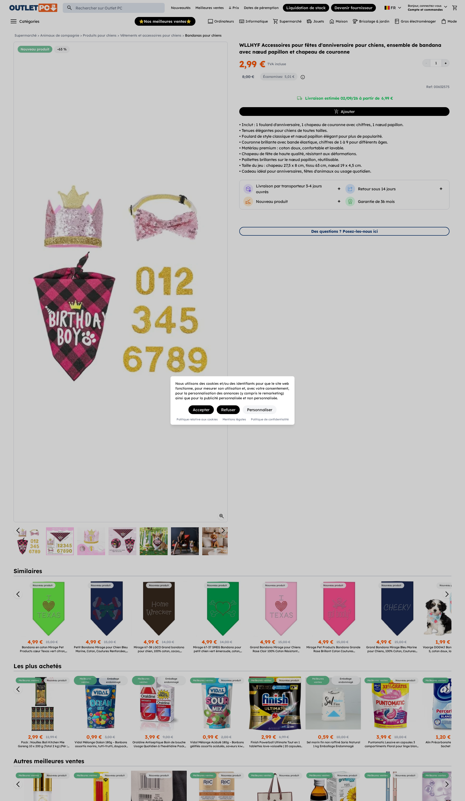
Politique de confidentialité (270, 419)
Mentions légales (234, 419)
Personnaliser (259, 409)
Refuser (228, 409)
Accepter (201, 409)
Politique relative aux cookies (197, 419)
